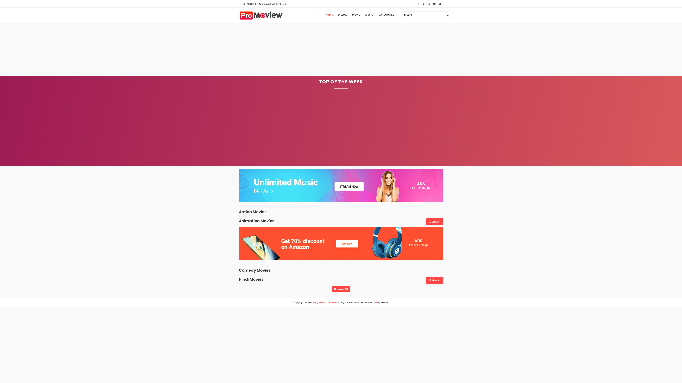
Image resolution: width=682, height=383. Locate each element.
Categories (386, 14)
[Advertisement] (341, 49)
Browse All (341, 289)
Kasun (385, 302)
